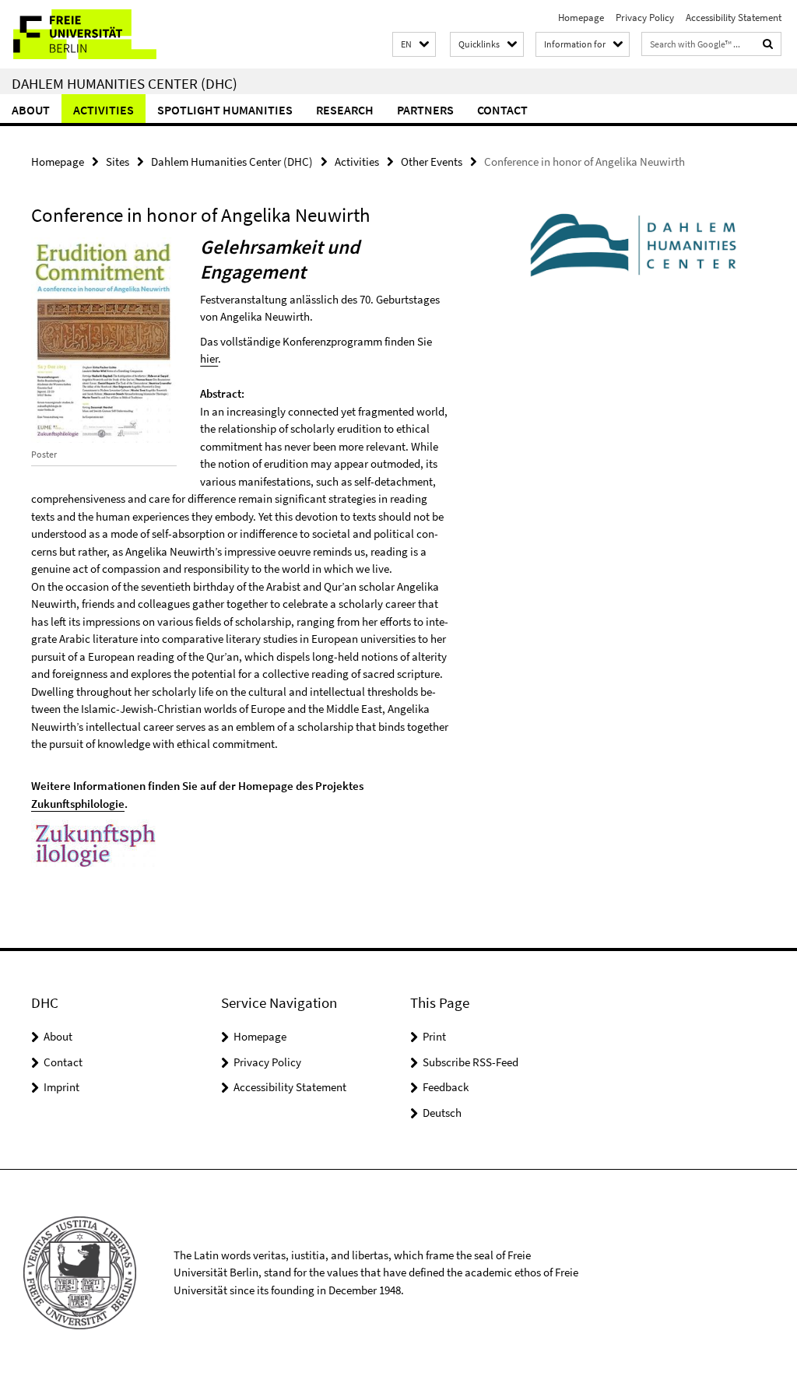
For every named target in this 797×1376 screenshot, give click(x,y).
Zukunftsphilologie (78, 803)
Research (345, 110)
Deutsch (442, 1112)
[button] (414, 45)
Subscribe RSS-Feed (470, 1062)
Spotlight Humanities (225, 110)
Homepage (581, 17)
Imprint (61, 1086)
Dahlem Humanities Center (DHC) (124, 83)
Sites (117, 161)
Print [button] (434, 1036)
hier (209, 358)
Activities (103, 110)
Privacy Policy (645, 17)
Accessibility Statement (733, 17)
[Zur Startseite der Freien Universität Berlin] (103, 34)
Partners (425, 110)
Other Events (431, 161)
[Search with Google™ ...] (768, 43)
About (31, 110)
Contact (502, 110)
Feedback (446, 1086)
